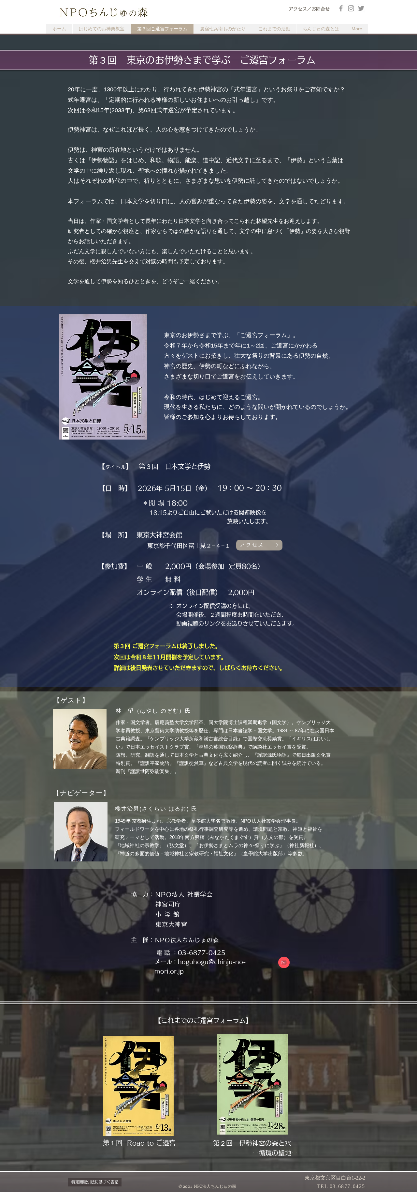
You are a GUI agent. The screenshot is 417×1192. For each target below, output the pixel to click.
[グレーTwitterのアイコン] (361, 8)
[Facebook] (341, 8)
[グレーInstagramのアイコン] (351, 8)
